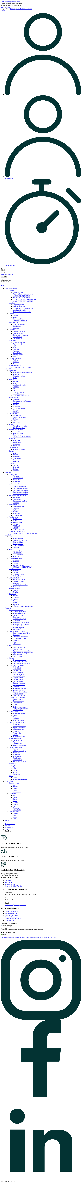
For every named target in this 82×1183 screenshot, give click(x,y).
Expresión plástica (10, 827)
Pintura (7, 829)
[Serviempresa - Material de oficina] (20, 9)
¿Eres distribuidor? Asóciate (13, 886)
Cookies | (4, 937)
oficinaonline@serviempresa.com (15, 905)
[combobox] (10, 273)
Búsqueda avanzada (7, 274)
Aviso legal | (26, 937)
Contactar (8, 880)
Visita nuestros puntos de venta (10, 1)
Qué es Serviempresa (11, 911)
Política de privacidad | (14, 937)
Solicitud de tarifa (10, 884)
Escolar (7, 825)
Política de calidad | (36, 937)
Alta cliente (8, 882)
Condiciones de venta (49, 937)
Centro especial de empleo (13, 919)
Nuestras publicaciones (12, 915)
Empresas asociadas (11, 913)
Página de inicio (10, 824)
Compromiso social (11, 917)
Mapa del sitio (9, 920)
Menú (2, 285)
